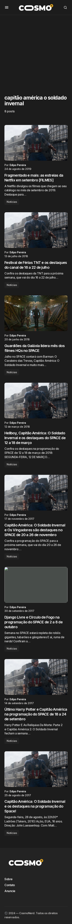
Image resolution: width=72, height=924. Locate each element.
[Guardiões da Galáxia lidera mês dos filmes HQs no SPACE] (36, 313)
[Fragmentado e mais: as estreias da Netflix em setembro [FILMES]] (36, 143)
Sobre (8, 879)
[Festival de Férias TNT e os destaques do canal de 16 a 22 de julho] (36, 230)
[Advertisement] (36, 51)
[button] (6, 7)
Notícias (12, 202)
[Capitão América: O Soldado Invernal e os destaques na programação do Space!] (36, 769)
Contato (9, 885)
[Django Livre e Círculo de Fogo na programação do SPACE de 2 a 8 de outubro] (36, 585)
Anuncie (9, 891)
